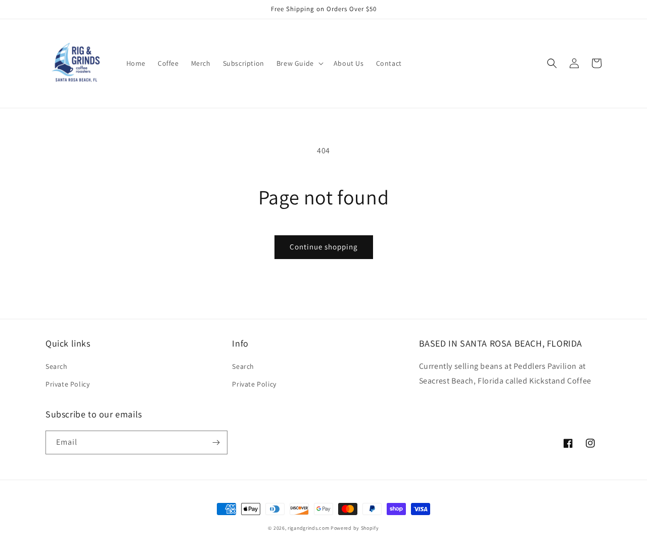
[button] (299, 63)
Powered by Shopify (355, 528)
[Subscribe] (216, 442)
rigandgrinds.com (308, 528)
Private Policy (67, 384)
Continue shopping (324, 246)
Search (56, 366)
